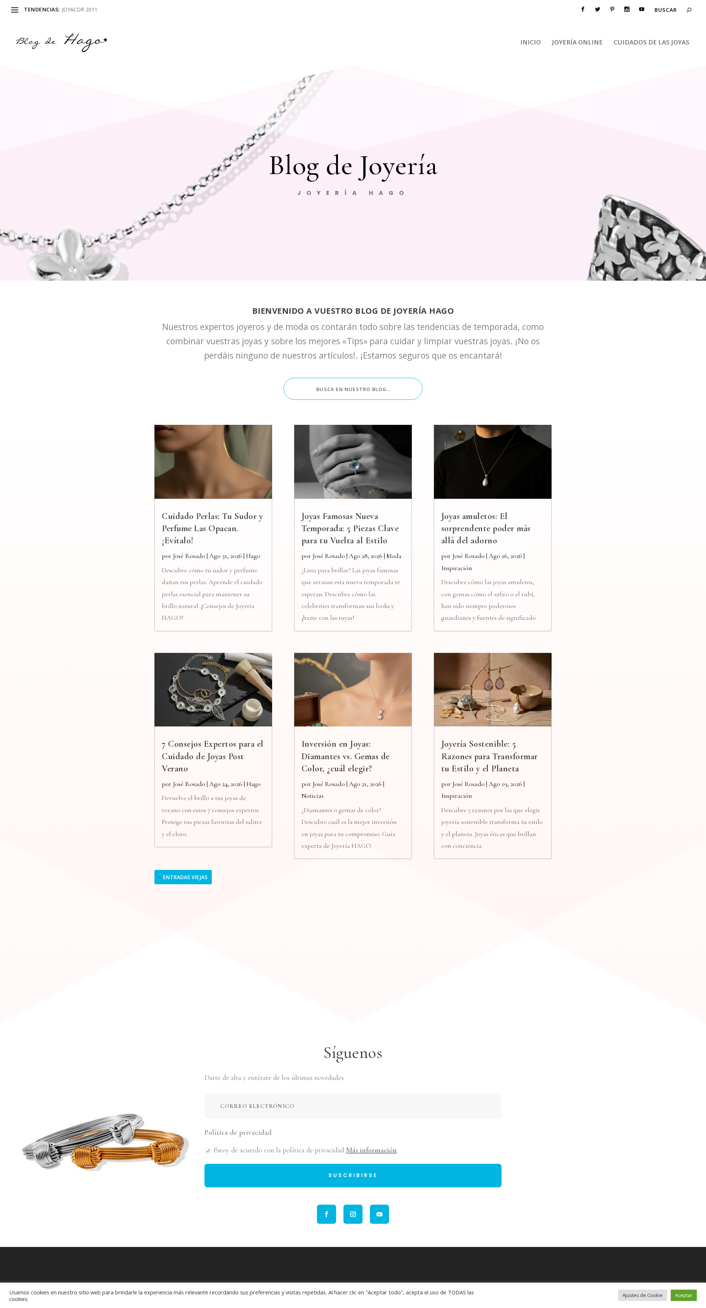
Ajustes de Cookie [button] (643, 1295)
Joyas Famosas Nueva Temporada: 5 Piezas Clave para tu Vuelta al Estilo (350, 528)
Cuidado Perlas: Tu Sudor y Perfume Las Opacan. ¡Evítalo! (212, 528)
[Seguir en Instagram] (353, 1214)
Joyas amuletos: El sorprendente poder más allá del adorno (486, 528)
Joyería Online (577, 42)
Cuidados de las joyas (651, 42)
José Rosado (189, 556)
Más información (371, 1150)
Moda (394, 556)
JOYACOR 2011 (79, 9)
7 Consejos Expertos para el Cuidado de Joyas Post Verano (213, 756)
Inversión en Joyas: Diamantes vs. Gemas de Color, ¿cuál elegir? (346, 756)
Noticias (313, 796)
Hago (253, 556)
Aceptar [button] (683, 1295)
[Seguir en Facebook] (326, 1214)
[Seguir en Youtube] (379, 1214)
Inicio (530, 42)
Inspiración (456, 568)
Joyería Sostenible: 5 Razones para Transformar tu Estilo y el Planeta (489, 756)
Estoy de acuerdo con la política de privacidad (305, 1150)
